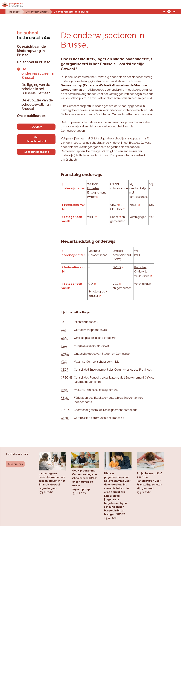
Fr (164, 11)
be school (14, 12)
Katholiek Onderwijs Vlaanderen (141, 271)
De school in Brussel (37, 12)
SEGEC (65, 410)
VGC (116, 283)
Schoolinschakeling (36, 151)
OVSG (117, 267)
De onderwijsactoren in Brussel (71, 12)
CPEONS (116, 209)
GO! (91, 283)
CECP (114, 204)
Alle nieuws (15, 464)
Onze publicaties (31, 116)
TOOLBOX (36, 126)
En (174, 11)
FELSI (133, 204)
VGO (138, 255)
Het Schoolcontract (36, 139)
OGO (116, 259)
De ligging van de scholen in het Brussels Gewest (35, 89)
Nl (169, 11)
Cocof (114, 217)
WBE (90, 217)
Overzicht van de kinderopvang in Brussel (31, 50)
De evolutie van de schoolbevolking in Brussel (37, 104)
